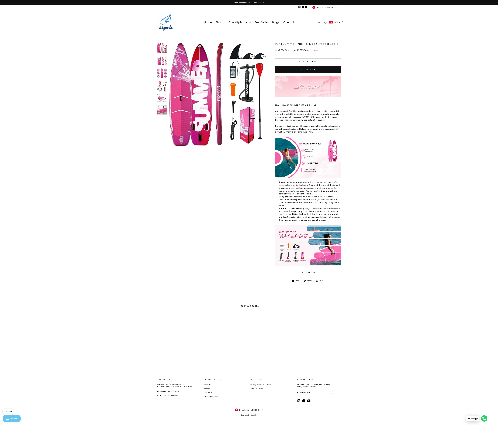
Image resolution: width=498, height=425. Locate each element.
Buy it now (308, 69)
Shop (219, 22)
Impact (207, 389)
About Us (207, 385)
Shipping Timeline (211, 397)
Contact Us (208, 393)
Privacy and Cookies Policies (261, 385)
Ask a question (308, 272)
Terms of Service (256, 389)
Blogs (275, 22)
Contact (288, 22)
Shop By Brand (239, 22)
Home (208, 22)
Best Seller (261, 22)
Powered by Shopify (249, 415)
